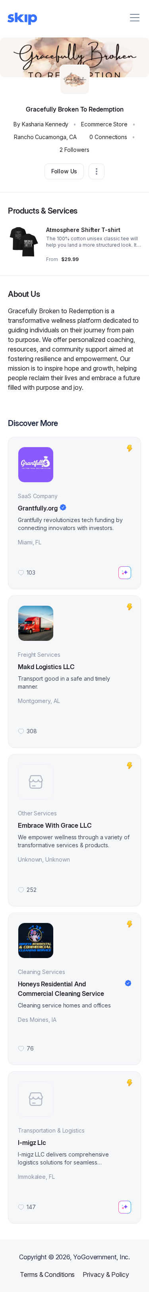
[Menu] (134, 17)
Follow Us (64, 171)
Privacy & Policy (106, 1274)
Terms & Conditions (47, 1274)
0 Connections (108, 137)
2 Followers (74, 149)
